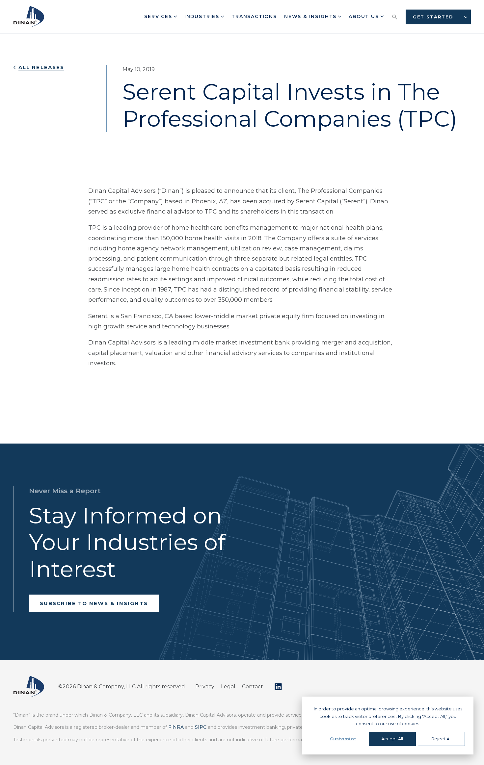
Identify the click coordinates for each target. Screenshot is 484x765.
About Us (365, 16)
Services (159, 16)
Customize (343, 738)
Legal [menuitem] (228, 686)
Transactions (254, 16)
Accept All (392, 738)
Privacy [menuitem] (204, 686)
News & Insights (311, 16)
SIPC (200, 727)
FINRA (176, 727)
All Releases (41, 67)
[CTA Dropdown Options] (466, 17)
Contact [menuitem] (252, 686)
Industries (202, 16)
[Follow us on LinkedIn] (278, 687)
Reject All (441, 738)
